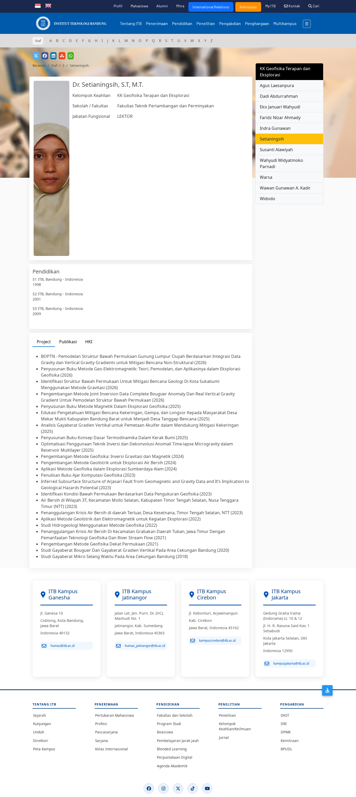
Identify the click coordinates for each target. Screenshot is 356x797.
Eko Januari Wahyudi (280, 107)
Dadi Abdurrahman (279, 96)
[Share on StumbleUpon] (62, 55)
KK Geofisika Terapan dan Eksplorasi (153, 95)
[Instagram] (163, 788)
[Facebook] (149, 788)
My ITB (270, 6)
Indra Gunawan (275, 128)
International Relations (211, 7)
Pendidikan (182, 23)
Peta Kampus (44, 748)
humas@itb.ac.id (63, 645)
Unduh (38, 731)
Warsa (266, 177)
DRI (284, 723)
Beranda (39, 65)
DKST (285, 715)
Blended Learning (172, 748)
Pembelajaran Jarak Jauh (178, 740)
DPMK (286, 731)
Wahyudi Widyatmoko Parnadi (281, 163)
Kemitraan (289, 740)
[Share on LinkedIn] (53, 55)
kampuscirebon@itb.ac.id (217, 640)
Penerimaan (157, 23)
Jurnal (224, 737)
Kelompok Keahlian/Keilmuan (235, 726)
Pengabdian (230, 23)
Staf (54, 65)
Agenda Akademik (172, 765)
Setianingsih (272, 139)
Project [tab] (44, 342)
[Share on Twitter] (36, 55)
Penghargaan (257, 23)
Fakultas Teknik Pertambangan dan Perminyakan (165, 106)
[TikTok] (192, 788)
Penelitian (206, 23)
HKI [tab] (88, 342)
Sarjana (101, 740)
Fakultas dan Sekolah (174, 715)
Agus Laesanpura (277, 85)
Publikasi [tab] (68, 342)
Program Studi (169, 723)
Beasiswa (165, 731)
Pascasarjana (106, 731)
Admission (248, 7)
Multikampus (285, 23)
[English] (48, 5)
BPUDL (286, 748)
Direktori (40, 740)
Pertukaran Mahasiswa (114, 715)
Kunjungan (42, 723)
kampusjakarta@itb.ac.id (291, 663)
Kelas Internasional (111, 748)
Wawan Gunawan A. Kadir (285, 188)
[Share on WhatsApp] (70, 55)
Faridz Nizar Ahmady (280, 117)
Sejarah (39, 715)
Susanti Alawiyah (276, 149)
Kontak (294, 6)
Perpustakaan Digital (174, 757)
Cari (315, 6)
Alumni (162, 6)
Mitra (180, 6)
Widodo (267, 198)
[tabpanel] (141, 456)
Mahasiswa (139, 6)
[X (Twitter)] (178, 788)
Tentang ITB (131, 23)
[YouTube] (207, 788)
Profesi (101, 723)
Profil (118, 6)
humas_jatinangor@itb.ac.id (145, 645)
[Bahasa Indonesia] (38, 5)
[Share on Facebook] (44, 55)
